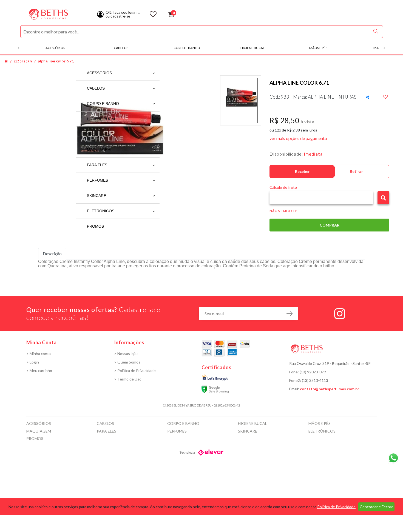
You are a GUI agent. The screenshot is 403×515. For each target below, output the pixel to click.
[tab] (52, 253)
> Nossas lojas (126, 353)
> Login (32, 362)
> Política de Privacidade (135, 370)
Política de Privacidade (336, 506)
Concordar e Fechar (376, 506)
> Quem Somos (127, 362)
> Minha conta (38, 353)
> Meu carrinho (39, 370)
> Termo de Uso (127, 379)
